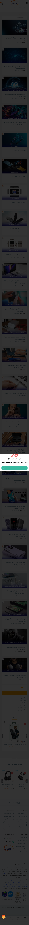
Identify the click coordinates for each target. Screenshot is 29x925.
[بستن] (2, 456)
